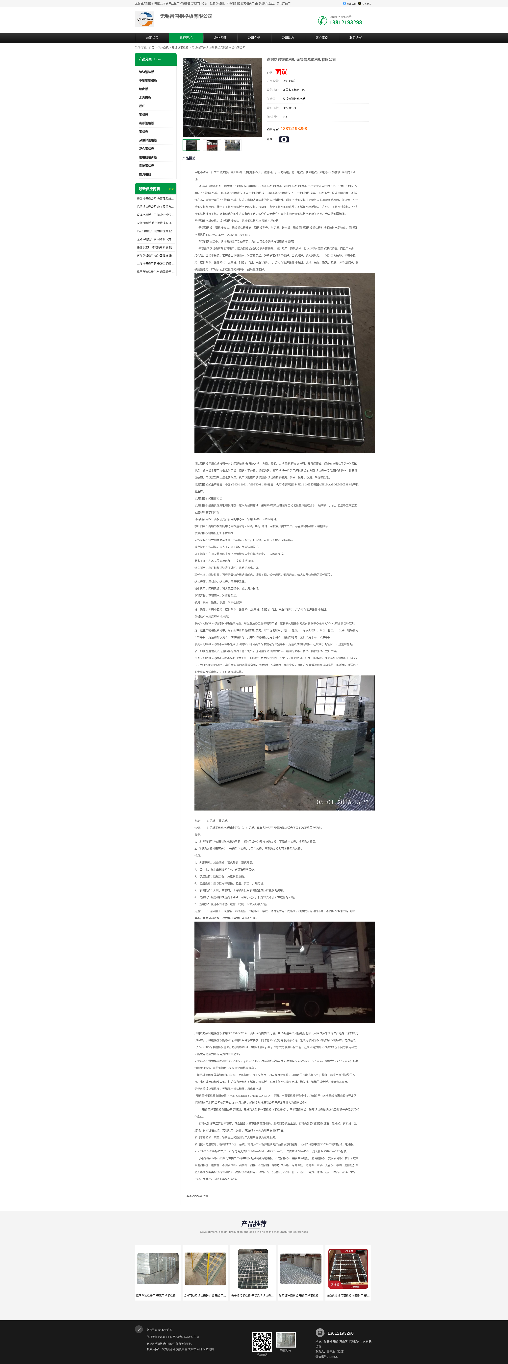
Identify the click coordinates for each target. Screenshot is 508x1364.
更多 (171, 189)
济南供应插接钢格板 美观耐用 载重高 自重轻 (211, 1295)
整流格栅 (145, 174)
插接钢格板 (146, 165)
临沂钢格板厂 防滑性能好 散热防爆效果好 (156, 231)
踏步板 (143, 89)
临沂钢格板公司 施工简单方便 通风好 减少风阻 (156, 206)
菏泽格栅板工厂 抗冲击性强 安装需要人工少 (156, 214)
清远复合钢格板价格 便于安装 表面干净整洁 (353, 1295)
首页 (151, 47)
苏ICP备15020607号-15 (186, 1336)
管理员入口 (195, 1349)
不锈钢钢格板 (148, 80)
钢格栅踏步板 (148, 157)
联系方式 (355, 37)
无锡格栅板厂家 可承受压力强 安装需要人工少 (156, 239)
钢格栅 (143, 114)
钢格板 (143, 131)
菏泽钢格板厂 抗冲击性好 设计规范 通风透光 (156, 255)
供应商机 (186, 37)
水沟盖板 (145, 97)
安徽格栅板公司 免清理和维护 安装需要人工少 (156, 198)
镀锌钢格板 (146, 72)
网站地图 (208, 1349)
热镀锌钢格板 (180, 47)
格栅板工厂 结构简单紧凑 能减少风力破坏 (156, 247)
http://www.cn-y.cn (197, 1195)
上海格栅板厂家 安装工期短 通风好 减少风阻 (156, 263)
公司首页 (152, 37)
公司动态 (288, 37)
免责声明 (181, 1349)
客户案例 (322, 37)
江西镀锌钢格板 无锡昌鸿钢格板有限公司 (161, 1295)
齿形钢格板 (146, 123)
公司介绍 (254, 37)
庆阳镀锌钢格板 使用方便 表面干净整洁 (303, 1295)
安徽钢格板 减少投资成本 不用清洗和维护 (156, 223)
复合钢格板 (146, 148)
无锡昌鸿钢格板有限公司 (161, 1343)
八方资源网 (168, 1349)
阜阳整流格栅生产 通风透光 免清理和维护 (156, 271)
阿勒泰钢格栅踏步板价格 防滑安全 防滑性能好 (259, 1295)
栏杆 (142, 106)
